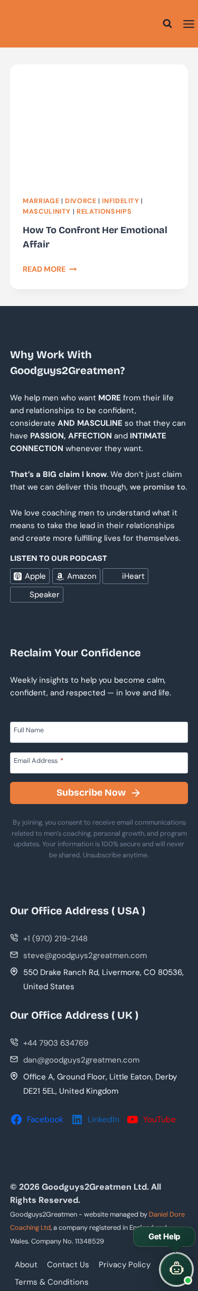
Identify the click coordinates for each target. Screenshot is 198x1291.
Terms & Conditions (52, 1282)
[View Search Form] (167, 23)
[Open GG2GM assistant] (176, 1269)
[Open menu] (188, 23)
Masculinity (47, 211)
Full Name (29, 729)
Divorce (80, 201)
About (26, 1264)
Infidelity (120, 201)
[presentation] (99, 123)
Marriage (41, 201)
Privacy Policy (124, 1264)
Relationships (104, 211)
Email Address (38, 760)
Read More (50, 269)
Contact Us (68, 1264)
